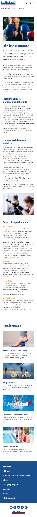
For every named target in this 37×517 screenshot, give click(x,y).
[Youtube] (18, 507)
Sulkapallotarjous (9, 382)
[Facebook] (11, 507)
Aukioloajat (6, 471)
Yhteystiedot (7, 466)
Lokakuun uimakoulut (10, 446)
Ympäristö (6, 489)
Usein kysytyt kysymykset (11, 484)
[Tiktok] (26, 507)
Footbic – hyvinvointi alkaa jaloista (15, 350)
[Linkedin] (22, 507)
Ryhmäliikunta (5, 8)
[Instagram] (14, 507)
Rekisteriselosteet (9, 498)
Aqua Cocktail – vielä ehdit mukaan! (15, 414)
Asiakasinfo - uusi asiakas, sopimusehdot (16, 475)
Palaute (5, 480)
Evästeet (5, 493)
